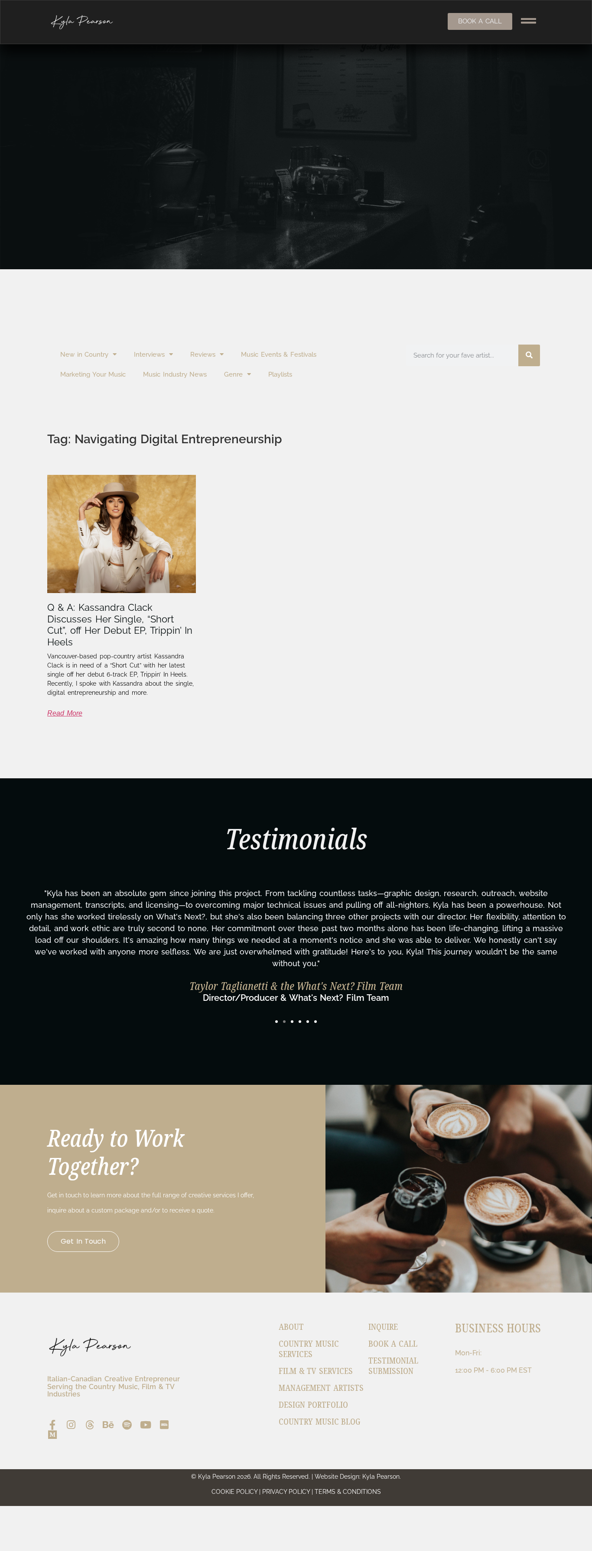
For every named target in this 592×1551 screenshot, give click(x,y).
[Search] (529, 355)
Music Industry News (175, 374)
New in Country (84, 354)
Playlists (280, 374)
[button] (276, 1021)
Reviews (202, 354)
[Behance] (108, 1425)
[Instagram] (71, 1425)
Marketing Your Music (93, 374)
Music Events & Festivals (278, 354)
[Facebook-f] (52, 1425)
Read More (64, 713)
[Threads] (89, 1425)
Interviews (149, 354)
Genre (233, 374)
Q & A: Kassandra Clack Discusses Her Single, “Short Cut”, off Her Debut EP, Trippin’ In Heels (119, 624)
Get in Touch (83, 1241)
